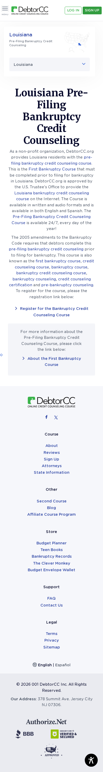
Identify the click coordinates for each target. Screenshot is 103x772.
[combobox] (50, 64)
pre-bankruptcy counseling (67, 285)
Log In (73, 10)
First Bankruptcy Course (52, 169)
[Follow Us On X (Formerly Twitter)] (56, 417)
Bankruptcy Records (52, 556)
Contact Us (51, 605)
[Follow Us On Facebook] (47, 417)
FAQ (51, 598)
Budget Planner (51, 543)
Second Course (52, 501)
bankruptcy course (69, 267)
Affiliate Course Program (51, 514)
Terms (51, 634)
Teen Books (51, 550)
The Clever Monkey (51, 563)
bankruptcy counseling (34, 279)
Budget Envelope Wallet (51, 570)
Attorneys (52, 466)
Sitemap (51, 647)
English (45, 665)
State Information (51, 472)
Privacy (51, 640)
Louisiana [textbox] (23, 64)
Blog (51, 508)
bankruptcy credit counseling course (51, 273)
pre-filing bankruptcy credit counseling (46, 249)
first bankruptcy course (58, 261)
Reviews (52, 452)
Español (63, 665)
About (51, 445)
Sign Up (92, 10)
